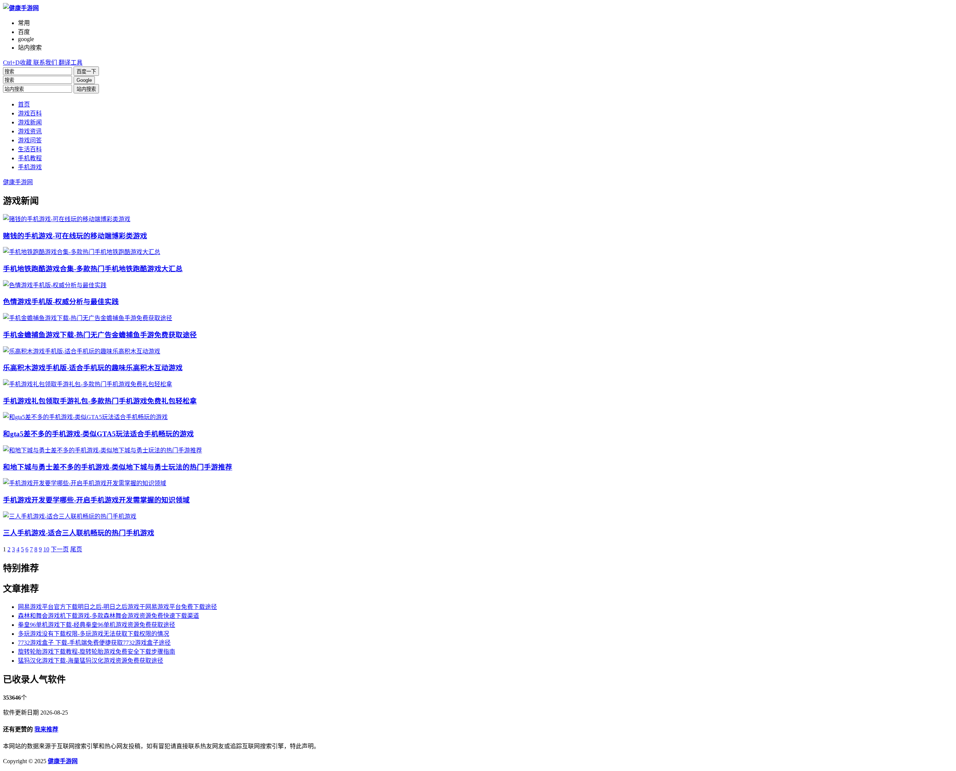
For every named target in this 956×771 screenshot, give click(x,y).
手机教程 (30, 158)
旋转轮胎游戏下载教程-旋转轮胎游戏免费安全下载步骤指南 (96, 651)
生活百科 (30, 149)
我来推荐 (46, 729)
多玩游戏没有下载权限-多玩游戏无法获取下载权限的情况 (93, 634)
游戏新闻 (30, 122)
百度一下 (86, 71)
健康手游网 (18, 182)
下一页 (60, 549)
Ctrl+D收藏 (17, 62)
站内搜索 (86, 89)
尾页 (76, 549)
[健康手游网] (21, 8)
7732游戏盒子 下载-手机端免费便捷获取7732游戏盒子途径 (94, 643)
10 (46, 549)
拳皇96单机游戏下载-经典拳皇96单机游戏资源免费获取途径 (96, 625)
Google (84, 80)
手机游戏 (30, 167)
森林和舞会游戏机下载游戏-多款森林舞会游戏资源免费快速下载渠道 (108, 616)
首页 (24, 104)
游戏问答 (30, 140)
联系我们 (44, 62)
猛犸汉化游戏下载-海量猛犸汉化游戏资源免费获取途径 (90, 660)
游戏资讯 (30, 131)
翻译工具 (70, 62)
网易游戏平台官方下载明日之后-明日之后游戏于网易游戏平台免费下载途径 (117, 607)
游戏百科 (30, 113)
